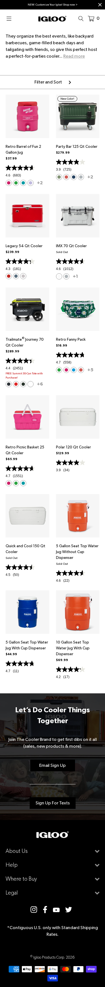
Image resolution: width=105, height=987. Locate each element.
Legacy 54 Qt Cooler (24, 246)
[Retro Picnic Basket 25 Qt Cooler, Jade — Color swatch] (23, 483)
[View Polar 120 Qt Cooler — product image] (78, 417)
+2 (40, 182)
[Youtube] (56, 909)
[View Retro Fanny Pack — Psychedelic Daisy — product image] (78, 309)
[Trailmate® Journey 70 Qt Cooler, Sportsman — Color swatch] (23, 384)
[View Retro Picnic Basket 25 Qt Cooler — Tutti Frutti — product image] (27, 417)
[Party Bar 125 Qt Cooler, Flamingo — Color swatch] (66, 177)
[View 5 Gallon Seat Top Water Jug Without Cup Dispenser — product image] (78, 515)
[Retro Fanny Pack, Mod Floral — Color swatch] (66, 370)
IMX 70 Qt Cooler (71, 246)
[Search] (83, 18)
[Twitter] (68, 909)
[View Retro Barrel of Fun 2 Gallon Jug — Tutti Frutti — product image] (27, 116)
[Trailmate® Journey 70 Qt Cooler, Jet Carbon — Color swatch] (9, 384)
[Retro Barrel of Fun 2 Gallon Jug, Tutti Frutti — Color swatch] (9, 183)
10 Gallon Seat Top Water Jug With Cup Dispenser (73, 648)
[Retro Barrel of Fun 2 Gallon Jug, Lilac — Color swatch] (30, 183)
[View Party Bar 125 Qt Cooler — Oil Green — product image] (78, 116)
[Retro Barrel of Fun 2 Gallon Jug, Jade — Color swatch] (23, 183)
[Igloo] (52, 18)
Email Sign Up (52, 765)
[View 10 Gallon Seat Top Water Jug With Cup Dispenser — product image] (78, 612)
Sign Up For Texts (53, 803)
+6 (40, 384)
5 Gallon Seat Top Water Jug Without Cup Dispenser (77, 552)
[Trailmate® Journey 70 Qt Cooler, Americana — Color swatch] (16, 384)
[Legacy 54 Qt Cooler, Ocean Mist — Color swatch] (16, 276)
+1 (75, 276)
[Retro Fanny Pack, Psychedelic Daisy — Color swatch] (59, 370)
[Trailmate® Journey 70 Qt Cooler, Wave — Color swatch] (30, 384)
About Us (17, 851)
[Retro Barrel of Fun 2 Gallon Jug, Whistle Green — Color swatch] (16, 183)
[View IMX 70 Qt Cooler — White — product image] (78, 215)
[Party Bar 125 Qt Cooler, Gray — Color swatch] (81, 177)
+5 (90, 369)
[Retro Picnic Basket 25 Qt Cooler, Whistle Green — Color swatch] (16, 483)
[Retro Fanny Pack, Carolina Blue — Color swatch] (74, 370)
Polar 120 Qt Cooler (73, 447)
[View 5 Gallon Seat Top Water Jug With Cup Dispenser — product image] (27, 612)
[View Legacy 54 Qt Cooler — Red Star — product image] (27, 215)
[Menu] (11, 18)
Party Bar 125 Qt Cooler (76, 146)
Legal (12, 893)
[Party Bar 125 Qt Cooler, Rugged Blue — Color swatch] (74, 177)
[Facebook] (45, 909)
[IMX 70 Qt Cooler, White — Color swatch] (59, 276)
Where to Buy (21, 879)
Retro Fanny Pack (71, 339)
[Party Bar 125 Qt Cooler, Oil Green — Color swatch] (59, 177)
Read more (74, 56)
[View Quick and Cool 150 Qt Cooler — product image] (27, 515)
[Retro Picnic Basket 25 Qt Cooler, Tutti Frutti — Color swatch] (9, 483)
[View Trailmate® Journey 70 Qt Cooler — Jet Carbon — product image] (27, 309)
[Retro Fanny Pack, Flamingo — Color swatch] (81, 370)
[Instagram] (34, 909)
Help (12, 865)
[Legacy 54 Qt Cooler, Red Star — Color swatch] (9, 276)
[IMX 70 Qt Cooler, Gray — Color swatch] (66, 276)
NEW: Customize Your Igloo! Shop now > (53, 4)
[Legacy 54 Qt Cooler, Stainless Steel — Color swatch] (23, 276)
